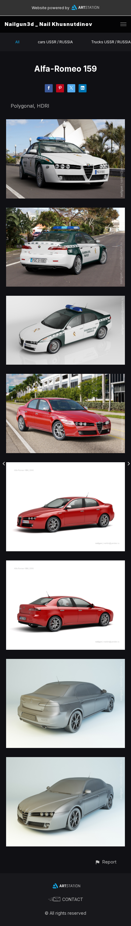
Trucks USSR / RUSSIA (111, 42)
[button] (105, 862)
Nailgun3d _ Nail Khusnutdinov (48, 24)
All (17, 42)
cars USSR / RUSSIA (55, 42)
